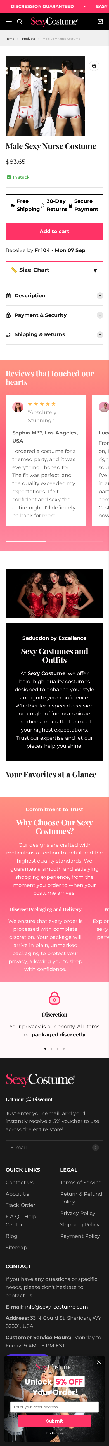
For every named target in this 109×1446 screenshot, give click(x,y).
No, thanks (54, 1433)
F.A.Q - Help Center (21, 1221)
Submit (54, 1421)
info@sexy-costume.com (56, 1307)
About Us (17, 1194)
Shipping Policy (79, 1225)
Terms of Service (80, 1182)
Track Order (20, 1205)
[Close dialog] (99, 1362)
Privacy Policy (77, 1213)
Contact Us (20, 1182)
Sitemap (16, 1248)
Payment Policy (80, 1236)
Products (28, 39)
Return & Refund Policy (81, 1198)
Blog (11, 1236)
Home (10, 39)
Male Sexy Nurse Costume (61, 39)
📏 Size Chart (30, 270)
